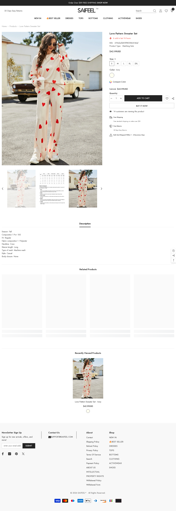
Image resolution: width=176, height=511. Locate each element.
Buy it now (142, 106)
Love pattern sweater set (88, 401)
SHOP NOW (102, 2)
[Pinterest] (16, 453)
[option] (52, 98)
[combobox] (144, 11)
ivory (88, 411)
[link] (22, 331)
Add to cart (143, 98)
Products (13, 26)
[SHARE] (172, 98)
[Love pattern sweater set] (88, 378)
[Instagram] (9, 453)
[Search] (146, 11)
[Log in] (160, 10)
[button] (2, 188)
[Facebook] (2, 453)
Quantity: (113, 93)
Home (4, 26)
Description (85, 223)
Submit (29, 445)
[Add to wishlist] (167, 98)
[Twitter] (23, 453)
